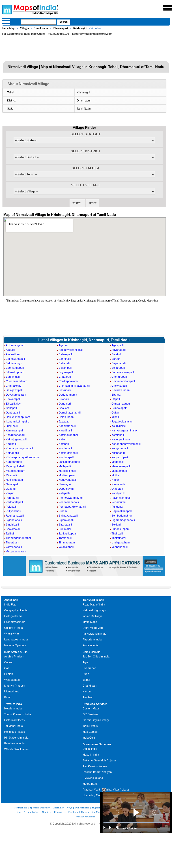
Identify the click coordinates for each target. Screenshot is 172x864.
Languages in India (16, 639)
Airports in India (92, 639)
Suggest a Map (99, 807)
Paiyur (10, 493)
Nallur (115, 479)
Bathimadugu (14, 363)
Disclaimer (58, 807)
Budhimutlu (13, 376)
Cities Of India (91, 652)
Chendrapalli (119, 376)
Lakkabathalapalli (69, 461)
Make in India (91, 754)
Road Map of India (94, 604)
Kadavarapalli (67, 426)
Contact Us (59, 812)
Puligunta (117, 506)
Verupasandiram (16, 551)
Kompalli (64, 444)
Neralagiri (65, 484)
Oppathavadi (66, 488)
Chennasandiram (16, 381)
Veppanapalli (120, 547)
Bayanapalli (119, 363)
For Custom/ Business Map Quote (23, 33)
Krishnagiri (79, 28)
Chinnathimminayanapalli (74, 385)
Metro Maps (90, 622)
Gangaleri (65, 403)
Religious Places (14, 731)
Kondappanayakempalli (126, 444)
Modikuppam (67, 475)
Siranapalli (65, 524)
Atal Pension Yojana (95, 766)
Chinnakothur (14, 385)
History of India (13, 616)
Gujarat (8, 662)
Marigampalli (119, 470)
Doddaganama (68, 394)
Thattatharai (119, 538)
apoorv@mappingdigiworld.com (92, 33)
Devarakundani (121, 390)
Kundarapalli (66, 457)
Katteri (63, 439)
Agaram (63, 345)
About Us (46, 812)
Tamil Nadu (41, 28)
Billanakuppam (15, 372)
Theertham (12, 542)
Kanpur (87, 691)
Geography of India (16, 610)
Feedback (73, 812)
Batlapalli (64, 363)
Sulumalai (65, 529)
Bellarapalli (118, 367)
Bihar (7, 697)
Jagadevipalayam (122, 421)
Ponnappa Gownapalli (72, 506)
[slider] (136, 822)
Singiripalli (12, 524)
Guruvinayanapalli (70, 412)
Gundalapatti (119, 408)
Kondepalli (65, 448)
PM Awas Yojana (93, 778)
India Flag (10, 604)
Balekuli (116, 354)
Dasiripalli (65, 390)
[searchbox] (38, 22)
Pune (86, 674)
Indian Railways (92, 616)
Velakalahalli (66, 547)
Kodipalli (11, 444)
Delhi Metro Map (93, 627)
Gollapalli (11, 408)
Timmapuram (67, 542)
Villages (24, 28)
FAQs (69, 807)
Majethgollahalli (15, 466)
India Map (8, 28)
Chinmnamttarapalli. (124, 381)
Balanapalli (66, 354)
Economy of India (14, 622)
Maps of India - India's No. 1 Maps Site (6, 9)
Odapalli (11, 488)
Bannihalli (65, 358)
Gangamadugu (121, 403)
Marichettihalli (67, 470)
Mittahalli (11, 475)
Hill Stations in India (16, 737)
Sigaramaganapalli (123, 520)
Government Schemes (97, 744)
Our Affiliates (82, 807)
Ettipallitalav (13, 403)
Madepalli (118, 461)
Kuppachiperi (120, 457)
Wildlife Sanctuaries (16, 749)
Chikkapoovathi (68, 381)
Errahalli (64, 399)
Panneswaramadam (71, 497)
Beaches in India (14, 743)
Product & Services (95, 704)
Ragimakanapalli (122, 511)
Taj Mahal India (13, 726)
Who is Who (11, 633)
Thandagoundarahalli (19, 538)
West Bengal (12, 679)
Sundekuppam (120, 529)
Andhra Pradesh (14, 656)
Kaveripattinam (121, 439)
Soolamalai (13, 529)
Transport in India (94, 600)
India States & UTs (16, 652)
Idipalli (116, 417)
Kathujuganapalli (16, 439)
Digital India (90, 748)
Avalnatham (13, 354)
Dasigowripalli (14, 390)
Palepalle (64, 493)
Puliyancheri (13, 511)
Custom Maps (91, 708)
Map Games (90, 731)
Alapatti (10, 349)
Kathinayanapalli (69, 435)
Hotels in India (13, 708)
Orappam (117, 488)
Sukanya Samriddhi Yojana (99, 760)
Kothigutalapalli (68, 453)
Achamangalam (15, 345)
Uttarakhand (11, 691)
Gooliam (64, 408)
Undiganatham (121, 542)
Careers (85, 812)
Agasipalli (118, 345)
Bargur (116, 358)
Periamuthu (119, 502)
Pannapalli (12, 497)
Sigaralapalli (66, 520)
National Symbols (15, 645)
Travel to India (13, 704)
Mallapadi (65, 466)
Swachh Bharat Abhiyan (97, 772)
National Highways (94, 610)
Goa (6, 668)
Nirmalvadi (118, 484)
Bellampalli (65, 367)
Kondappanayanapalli (19, 448)
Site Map (96, 812)
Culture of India (13, 627)
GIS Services (90, 714)
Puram (63, 511)
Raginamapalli (15, 515)
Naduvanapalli (68, 479)
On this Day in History (96, 720)
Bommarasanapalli (123, 372)
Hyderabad (89, 668)
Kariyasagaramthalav (125, 430)
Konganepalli (120, 448)
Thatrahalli (65, 538)
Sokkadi (116, 524)
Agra (85, 662)
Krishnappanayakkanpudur (22, 457)
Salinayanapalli (68, 515)
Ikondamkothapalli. (17, 421)
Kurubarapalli (14, 461)
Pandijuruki (118, 493)
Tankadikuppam (68, 533)
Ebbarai (116, 394)
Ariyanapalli (119, 349)
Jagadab (64, 421)
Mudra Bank (90, 783)
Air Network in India (94, 633)
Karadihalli (65, 430)
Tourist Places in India (17, 714)
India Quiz (89, 737)
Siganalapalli (14, 520)
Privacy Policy (31, 812)
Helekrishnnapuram (18, 417)
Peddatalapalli (15, 502)
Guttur (115, 412)
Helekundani (66, 417)
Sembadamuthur (122, 515)
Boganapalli (66, 372)
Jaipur (86, 679)
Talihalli (10, 533)
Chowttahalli (119, 385)
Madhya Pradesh (14, 685)
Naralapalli (12, 484)
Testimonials (20, 807)
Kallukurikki (119, 426)
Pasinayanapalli (121, 497)
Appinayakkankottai (71, 349)
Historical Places (14, 720)
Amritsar (88, 697)
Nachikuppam (14, 479)
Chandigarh (90, 685)
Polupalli (11, 506)
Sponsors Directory (40, 807)
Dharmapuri (60, 28)
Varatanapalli (14, 547)
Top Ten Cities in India (96, 656)
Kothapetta (12, 453)
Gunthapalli (13, 412)
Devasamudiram (16, 394)
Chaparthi (65, 376)
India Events (90, 726)
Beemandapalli (15, 367)
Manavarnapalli (121, 466)
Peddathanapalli (69, 502)
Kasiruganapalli (15, 435)
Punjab (8, 674)
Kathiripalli (118, 435)
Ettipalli (116, 399)
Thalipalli (117, 533)
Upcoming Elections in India (100, 795)
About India (11, 600)
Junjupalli (12, 426)
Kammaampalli (15, 430)
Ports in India (91, 645)
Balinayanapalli (15, 358)
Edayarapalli (13, 399)
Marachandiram (15, 470)
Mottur (115, 475)
